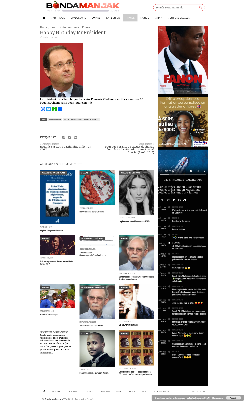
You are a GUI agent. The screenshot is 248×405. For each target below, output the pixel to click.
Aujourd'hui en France (76, 27)
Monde (144, 18)
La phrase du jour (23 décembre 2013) (134, 221)
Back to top (197, 391)
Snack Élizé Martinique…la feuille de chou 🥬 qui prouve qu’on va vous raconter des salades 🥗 (189, 278)
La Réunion (113, 18)
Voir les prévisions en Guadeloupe (179, 186)
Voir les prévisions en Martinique (179, 189)
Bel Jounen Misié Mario (128, 325)
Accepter (233, 398)
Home (44, 27)
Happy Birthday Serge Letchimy (92, 212)
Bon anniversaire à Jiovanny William (94, 373)
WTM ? (158, 18)
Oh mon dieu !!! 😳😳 (181, 267)
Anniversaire (55, 119)
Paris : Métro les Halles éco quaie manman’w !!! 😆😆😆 (186, 356)
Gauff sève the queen (181, 221)
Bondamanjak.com (54, 399)
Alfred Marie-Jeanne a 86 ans (91, 325)
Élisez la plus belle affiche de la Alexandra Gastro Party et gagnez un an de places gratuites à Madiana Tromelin (189, 292)
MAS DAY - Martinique (49, 314)
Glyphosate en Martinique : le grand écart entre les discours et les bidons (189, 345)
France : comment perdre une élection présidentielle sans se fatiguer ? (187, 258)
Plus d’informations (215, 398)
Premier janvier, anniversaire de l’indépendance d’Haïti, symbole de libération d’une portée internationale (55, 338)
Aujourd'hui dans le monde (53, 173)
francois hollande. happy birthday (81, 119)
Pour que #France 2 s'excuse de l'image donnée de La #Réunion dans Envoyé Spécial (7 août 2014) (129, 149)
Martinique (58, 18)
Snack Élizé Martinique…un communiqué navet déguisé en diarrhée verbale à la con (189, 312)
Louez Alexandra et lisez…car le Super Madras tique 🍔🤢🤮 (188, 334)
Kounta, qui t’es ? (179, 229)
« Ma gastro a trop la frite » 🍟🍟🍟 (187, 303)
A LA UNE (84, 173)
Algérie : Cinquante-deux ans (51, 230)
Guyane (96, 18)
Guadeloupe (78, 18)
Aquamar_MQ (193, 179)
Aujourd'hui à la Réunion (92, 239)
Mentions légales (179, 18)
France (130, 18)
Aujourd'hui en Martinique (92, 287)
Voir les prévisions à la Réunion (178, 192)
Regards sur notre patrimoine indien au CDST (65, 148)
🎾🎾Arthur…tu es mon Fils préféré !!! (188, 237)
